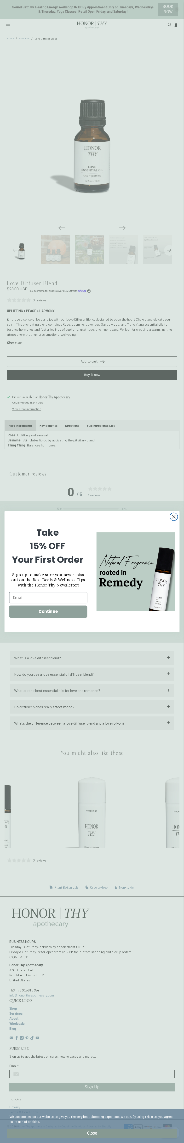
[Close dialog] (174, 517)
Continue (48, 611)
